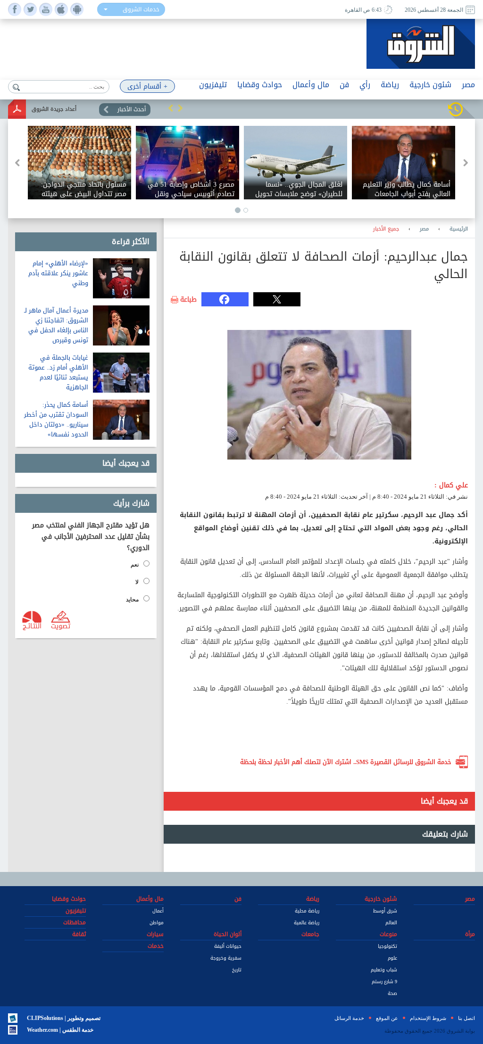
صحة (392, 993)
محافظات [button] (74, 922)
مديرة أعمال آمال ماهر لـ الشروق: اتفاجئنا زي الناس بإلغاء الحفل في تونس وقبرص (56, 325)
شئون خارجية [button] (430, 84)
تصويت (60, 625)
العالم (391, 922)
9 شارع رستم (384, 981)
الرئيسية (459, 229)
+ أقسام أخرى (147, 86)
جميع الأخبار (386, 229)
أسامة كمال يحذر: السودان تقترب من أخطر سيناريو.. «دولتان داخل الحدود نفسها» (56, 419)
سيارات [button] (155, 934)
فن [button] (344, 84)
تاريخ (237, 969)
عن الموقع (387, 1018)
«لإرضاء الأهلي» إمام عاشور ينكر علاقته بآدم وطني (58, 273)
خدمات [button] (156, 946)
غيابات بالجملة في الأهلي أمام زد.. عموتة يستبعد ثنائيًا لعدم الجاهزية (58, 372)
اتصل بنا (466, 1018)
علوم (392, 958)
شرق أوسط (385, 910)
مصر (424, 229)
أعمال (158, 910)
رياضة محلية (307, 910)
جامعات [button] (310, 934)
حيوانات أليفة (228, 946)
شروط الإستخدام (428, 1018)
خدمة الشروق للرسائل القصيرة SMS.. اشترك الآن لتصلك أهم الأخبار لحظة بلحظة (345, 762)
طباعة (188, 299)
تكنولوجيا (387, 946)
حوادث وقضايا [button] (259, 84)
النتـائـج (32, 625)
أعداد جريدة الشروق (54, 109)
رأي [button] (364, 84)
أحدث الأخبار (131, 109)
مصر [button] (468, 84)
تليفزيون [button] (213, 84)
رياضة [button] (390, 84)
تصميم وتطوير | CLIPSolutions (63, 1018)
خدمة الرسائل (349, 1018)
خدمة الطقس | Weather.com (60, 1030)
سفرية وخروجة (226, 958)
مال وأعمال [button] (310, 84)
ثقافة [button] (79, 934)
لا (137, 582)
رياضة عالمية (306, 922)
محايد (132, 599)
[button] (170, 108)
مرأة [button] (470, 934)
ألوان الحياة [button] (228, 934)
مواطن (157, 922)
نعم (135, 564)
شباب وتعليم (384, 969)
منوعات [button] (388, 934)
